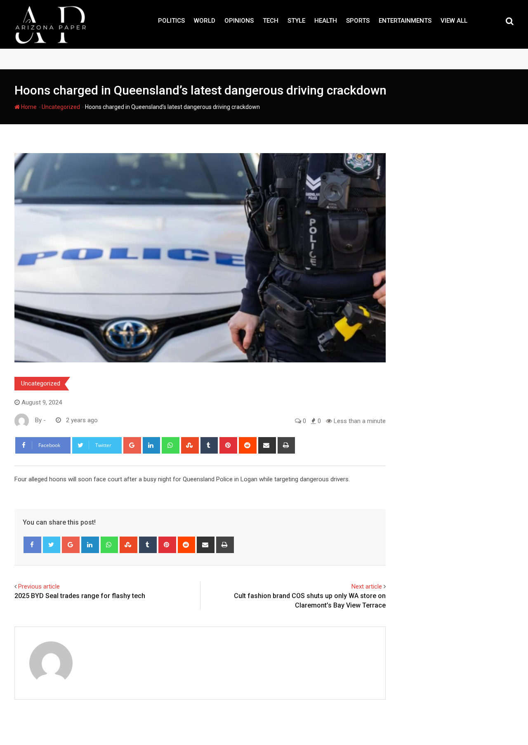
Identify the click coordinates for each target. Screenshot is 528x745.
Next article (366, 586)
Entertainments (405, 20)
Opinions (239, 20)
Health (325, 20)
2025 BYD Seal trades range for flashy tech (79, 596)
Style (296, 20)
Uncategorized (61, 107)
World (204, 20)
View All (454, 20)
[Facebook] (32, 545)
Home (28, 107)
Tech (270, 20)
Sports (358, 20)
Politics (171, 20)
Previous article (39, 586)
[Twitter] (52, 545)
